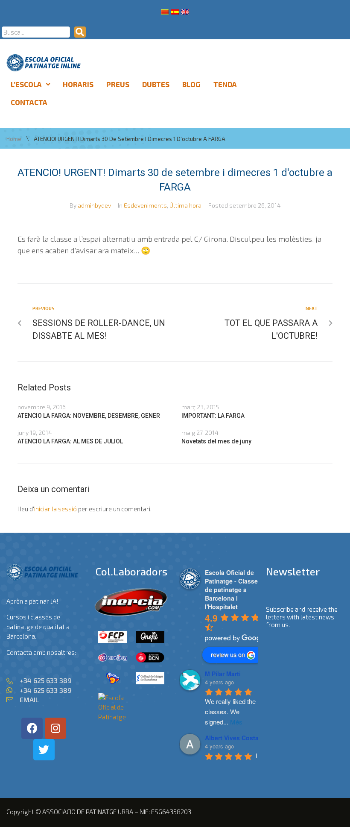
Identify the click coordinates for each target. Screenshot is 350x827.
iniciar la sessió (55, 509)
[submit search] (80, 32)
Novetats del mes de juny (216, 441)
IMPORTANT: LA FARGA (213, 415)
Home (13, 139)
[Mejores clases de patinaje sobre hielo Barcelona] (112, 717)
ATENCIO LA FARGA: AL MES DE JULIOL (70, 441)
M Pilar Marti (223, 673)
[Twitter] (44, 749)
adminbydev (94, 205)
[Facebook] (32, 728)
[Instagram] (55, 728)
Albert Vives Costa (232, 737)
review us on (228, 654)
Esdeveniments (145, 205)
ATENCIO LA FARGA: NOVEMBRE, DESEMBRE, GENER (89, 415)
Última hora (185, 205)
